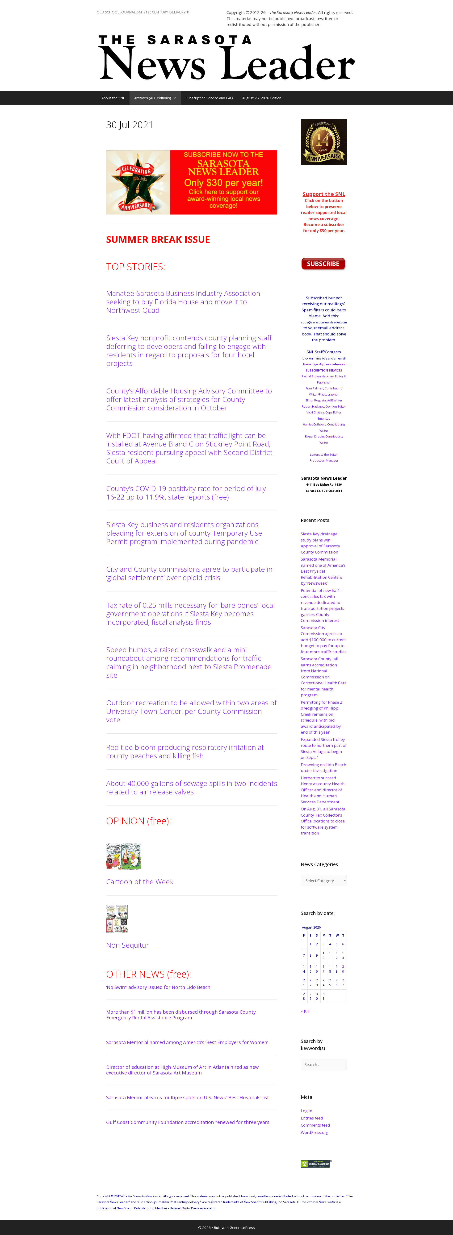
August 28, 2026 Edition (261, 97)
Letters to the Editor (324, 454)
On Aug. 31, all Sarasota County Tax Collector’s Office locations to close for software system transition (323, 821)
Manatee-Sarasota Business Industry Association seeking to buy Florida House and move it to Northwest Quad (183, 301)
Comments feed (315, 1125)
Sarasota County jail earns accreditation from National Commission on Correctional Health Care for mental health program (324, 677)
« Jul (305, 1011)
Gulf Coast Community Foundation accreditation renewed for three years (187, 1122)
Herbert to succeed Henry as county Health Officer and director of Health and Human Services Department (322, 790)
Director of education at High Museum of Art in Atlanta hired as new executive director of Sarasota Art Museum (182, 1070)
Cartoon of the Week (139, 881)
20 (343, 968)
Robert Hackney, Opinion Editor (324, 406)
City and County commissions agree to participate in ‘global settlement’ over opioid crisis (189, 573)
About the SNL (113, 97)
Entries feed (312, 1118)
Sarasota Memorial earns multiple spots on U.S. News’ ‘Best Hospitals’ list (187, 1097)
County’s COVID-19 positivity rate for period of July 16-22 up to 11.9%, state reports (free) (186, 492)
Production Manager (324, 460)
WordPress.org (314, 1132)
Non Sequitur (127, 945)
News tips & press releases (324, 364)
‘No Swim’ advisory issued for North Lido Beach (158, 987)
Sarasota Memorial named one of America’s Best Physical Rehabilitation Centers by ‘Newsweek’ (323, 571)
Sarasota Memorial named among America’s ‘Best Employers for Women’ (187, 1042)
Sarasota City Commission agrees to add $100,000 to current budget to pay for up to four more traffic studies (323, 639)
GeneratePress (242, 1227)
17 (323, 968)
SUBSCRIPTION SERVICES (324, 370)
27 (343, 982)
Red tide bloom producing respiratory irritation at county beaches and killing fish (185, 751)
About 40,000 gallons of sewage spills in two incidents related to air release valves (191, 787)
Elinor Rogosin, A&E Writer (324, 400)
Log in (306, 1110)
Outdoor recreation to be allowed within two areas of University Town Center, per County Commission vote (191, 711)
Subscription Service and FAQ (209, 97)
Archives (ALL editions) (152, 97)
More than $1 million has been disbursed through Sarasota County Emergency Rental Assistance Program (181, 1015)
